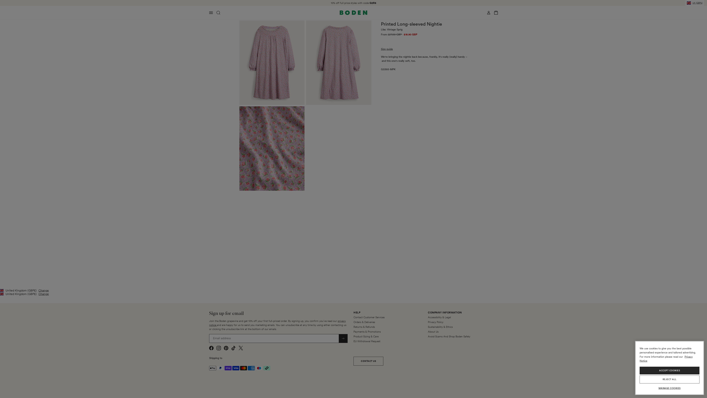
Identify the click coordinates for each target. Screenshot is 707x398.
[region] (669, 368)
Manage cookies (670, 388)
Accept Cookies (669, 370)
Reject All (670, 379)
